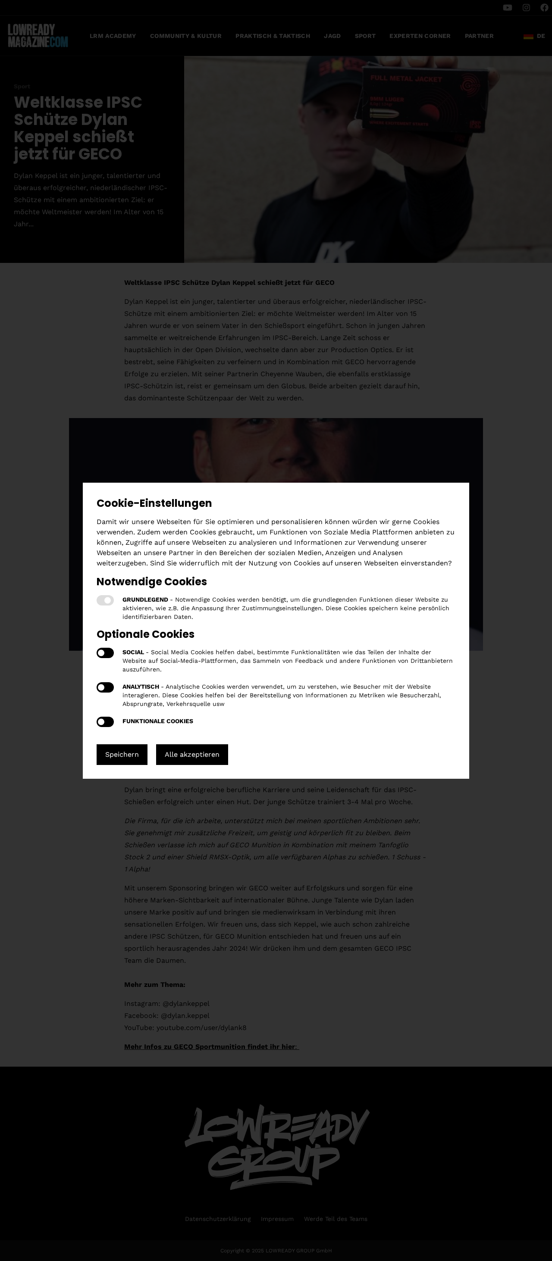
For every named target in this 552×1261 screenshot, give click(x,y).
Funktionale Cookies (105, 722)
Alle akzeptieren (192, 754)
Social (105, 653)
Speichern (122, 754)
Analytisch (105, 687)
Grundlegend (105, 600)
